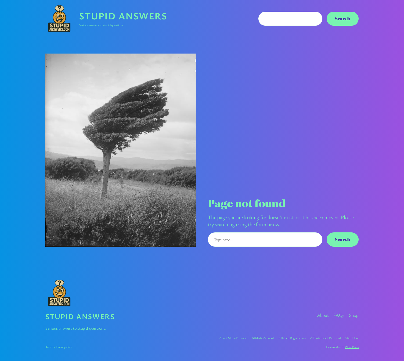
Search (342, 18)
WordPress (352, 347)
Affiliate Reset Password (325, 338)
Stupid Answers (123, 15)
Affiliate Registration (292, 338)
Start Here (352, 338)
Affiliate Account (263, 338)
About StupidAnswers (233, 338)
